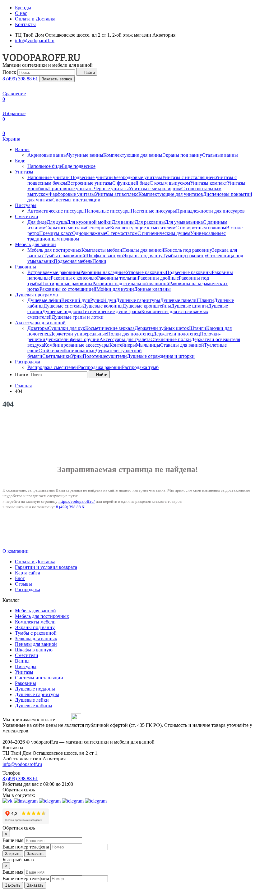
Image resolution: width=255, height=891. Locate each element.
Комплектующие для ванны (132, 155)
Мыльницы (148, 345)
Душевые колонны (103, 305)
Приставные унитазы (71, 188)
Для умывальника (184, 222)
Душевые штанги (189, 305)
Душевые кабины (33, 705)
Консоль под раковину (188, 250)
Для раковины (150, 222)
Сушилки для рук (66, 328)
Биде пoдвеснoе (78, 166)
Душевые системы (63, 305)
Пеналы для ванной (143, 250)
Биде (20, 160)
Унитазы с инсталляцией (188, 177)
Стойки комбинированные (67, 350)
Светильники (56, 356)
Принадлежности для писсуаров (210, 211)
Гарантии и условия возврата (46, 567)
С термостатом (121, 233)
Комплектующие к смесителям (142, 227)
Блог (20, 578)
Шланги (205, 300)
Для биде (37, 222)
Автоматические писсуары (56, 211)
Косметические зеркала (110, 328)
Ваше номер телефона (25, 846)
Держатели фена (62, 339)
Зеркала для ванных (36, 638)
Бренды (23, 7)
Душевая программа (36, 294)
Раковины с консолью (74, 278)
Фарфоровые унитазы (72, 194)
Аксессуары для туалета (125, 339)
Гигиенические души (105, 311)
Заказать (35, 853)
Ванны (22, 149)
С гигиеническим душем (163, 233)
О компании (15, 551)
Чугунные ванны (85, 155)
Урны (77, 356)
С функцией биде (131, 183)
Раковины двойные (158, 278)
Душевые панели (178, 300)
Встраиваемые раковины (53, 272)
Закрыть (13, 853)
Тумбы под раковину (185, 255)
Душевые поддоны (62, 311)
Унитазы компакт (208, 183)
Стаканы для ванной (182, 345)
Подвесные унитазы (92, 177)
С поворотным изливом (200, 227)
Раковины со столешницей (67, 289)
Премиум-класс (55, 233)
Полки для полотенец (130, 333)
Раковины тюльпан (117, 278)
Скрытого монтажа (65, 227)
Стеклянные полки (171, 339)
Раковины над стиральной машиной (130, 283)
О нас (21, 13)
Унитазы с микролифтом (155, 188)
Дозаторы (37, 328)
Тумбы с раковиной (64, 255)
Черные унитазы (111, 188)
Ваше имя (12, 840)
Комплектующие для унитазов (170, 194)
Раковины (25, 266)
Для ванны (123, 222)
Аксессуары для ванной (40, 322)
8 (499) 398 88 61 (20, 78)
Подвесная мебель (73, 261)
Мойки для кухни (115, 289)
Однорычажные (89, 233)
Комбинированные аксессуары (76, 345)
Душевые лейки (44, 300)
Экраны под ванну (182, 155)
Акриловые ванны (47, 155)
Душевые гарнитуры (138, 300)
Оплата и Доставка (35, 18)
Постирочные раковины (66, 283)
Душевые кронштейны (147, 305)
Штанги (197, 328)
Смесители (26, 216)
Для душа (57, 222)
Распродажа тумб (140, 367)
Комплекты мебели (101, 250)
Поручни (90, 339)
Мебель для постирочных (54, 250)
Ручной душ (103, 300)
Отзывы (23, 584)
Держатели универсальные (78, 333)
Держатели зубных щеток (162, 328)
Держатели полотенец (176, 333)
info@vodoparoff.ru (34, 40)
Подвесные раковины (189, 272)
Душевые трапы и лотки (78, 317)
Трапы (134, 311)
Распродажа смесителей (52, 367)
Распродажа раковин (100, 367)
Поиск (9, 72)
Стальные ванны (220, 155)
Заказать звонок (57, 79)
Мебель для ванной (35, 244)
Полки (99, 261)
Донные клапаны (152, 289)
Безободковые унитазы (138, 177)
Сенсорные (98, 227)
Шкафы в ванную (104, 255)
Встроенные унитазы (89, 183)
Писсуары (25, 205)
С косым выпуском (170, 183)
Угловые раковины (146, 272)
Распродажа (27, 361)
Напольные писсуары (108, 211)
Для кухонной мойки (89, 222)
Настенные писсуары (153, 211)
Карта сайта (27, 572)
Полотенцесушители (105, 356)
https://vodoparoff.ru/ (76, 501)
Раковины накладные (103, 272)
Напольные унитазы (49, 177)
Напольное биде (44, 166)
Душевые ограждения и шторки (161, 356)
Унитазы (24, 171)
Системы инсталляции (76, 199)
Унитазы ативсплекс (116, 194)
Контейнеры (122, 345)
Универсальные (207, 233)
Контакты (25, 24)
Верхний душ (75, 300)
